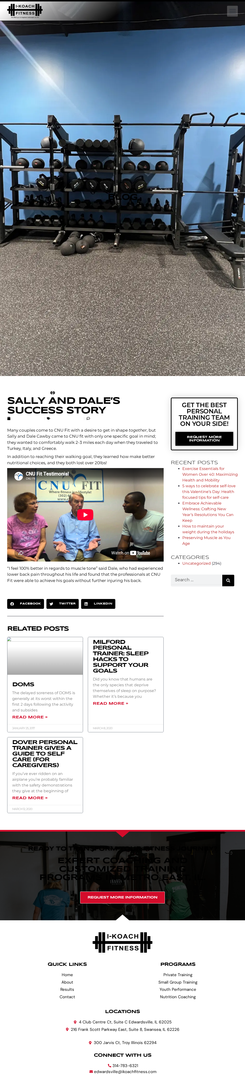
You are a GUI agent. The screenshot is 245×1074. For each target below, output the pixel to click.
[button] (232, 11)
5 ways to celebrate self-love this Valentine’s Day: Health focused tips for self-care (209, 492)
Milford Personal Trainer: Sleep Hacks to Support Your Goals (120, 657)
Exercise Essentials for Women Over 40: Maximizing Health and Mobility (210, 474)
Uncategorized (66, 418)
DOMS (23, 684)
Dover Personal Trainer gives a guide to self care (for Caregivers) (44, 754)
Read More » (29, 717)
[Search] (228, 580)
